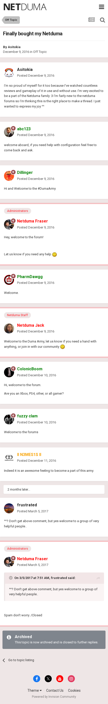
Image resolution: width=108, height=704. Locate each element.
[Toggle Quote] (11, 578)
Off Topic (40, 52)
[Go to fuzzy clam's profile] (9, 419)
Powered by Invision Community (54, 696)
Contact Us (55, 690)
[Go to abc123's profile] (9, 132)
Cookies (74, 690)
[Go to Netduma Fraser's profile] (9, 224)
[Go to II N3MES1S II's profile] (9, 458)
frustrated (27, 505)
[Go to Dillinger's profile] (9, 176)
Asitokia (14, 47)
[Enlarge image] (54, 254)
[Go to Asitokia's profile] (9, 73)
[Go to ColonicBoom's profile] (9, 372)
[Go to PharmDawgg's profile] (9, 280)
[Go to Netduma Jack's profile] (9, 328)
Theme (33, 690)
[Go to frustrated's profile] (9, 508)
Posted (35, 75)
